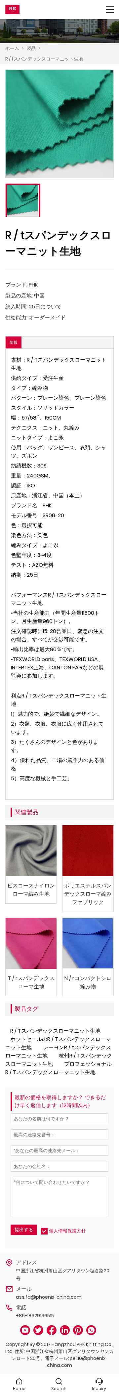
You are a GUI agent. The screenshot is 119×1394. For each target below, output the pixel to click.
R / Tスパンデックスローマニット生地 (55, 1031)
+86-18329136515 (35, 1315)
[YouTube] (25, 1330)
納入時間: (16, 306)
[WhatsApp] (91, 1330)
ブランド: (16, 285)
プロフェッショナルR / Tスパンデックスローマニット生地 (58, 1068)
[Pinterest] (78, 1330)
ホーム (12, 48)
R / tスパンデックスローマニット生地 (44, 59)
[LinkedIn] (65, 1330)
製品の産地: (19, 295)
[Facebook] (51, 1330)
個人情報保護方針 (67, 1231)
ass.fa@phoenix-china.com (49, 1297)
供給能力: (16, 317)
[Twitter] (38, 1330)
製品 (31, 48)
